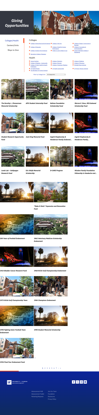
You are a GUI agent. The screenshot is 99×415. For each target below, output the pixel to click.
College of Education (36, 47)
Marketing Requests (37, 396)
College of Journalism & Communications (80, 47)
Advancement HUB (37, 391)
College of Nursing (56, 63)
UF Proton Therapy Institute (81, 68)
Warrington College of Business (38, 54)
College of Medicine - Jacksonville (39, 63)
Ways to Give (13, 50)
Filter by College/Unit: (39, 74)
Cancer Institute (35, 61)
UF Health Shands (35, 68)
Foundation (51, 394)
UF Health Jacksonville (58, 68)
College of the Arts (57, 43)
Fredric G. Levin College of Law (59, 50)
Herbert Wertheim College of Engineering (81, 51)
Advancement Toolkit (37, 394)
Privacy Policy (52, 399)
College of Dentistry (57, 61)
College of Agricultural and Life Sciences (40, 43)
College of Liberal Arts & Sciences (39, 50)
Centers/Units (13, 45)
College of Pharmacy (79, 63)
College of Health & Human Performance (59, 47)
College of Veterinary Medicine (59, 65)
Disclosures (51, 396)
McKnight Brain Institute (80, 65)
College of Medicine (79, 61)
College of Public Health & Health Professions (39, 65)
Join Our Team (52, 391)
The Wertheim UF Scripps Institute (39, 70)
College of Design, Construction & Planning (82, 44)
